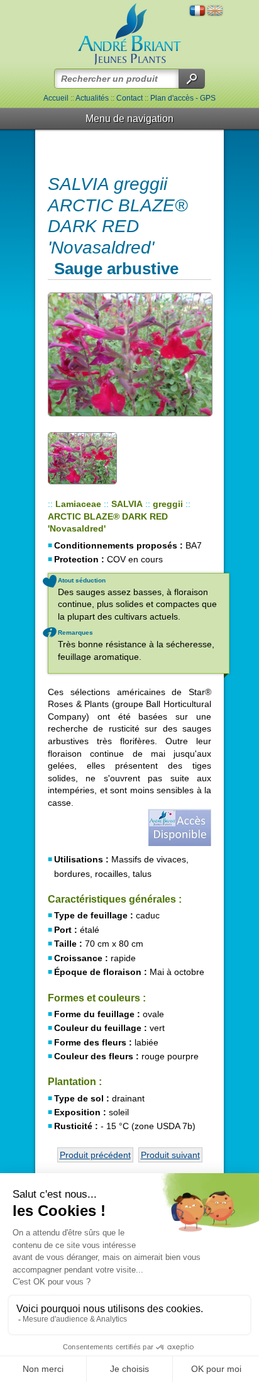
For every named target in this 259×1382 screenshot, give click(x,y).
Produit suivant (170, 1155)
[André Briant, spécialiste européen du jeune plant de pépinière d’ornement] (129, 34)
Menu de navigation (129, 118)
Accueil (56, 98)
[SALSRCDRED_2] (129, 354)
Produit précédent (95, 1155)
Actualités (92, 98)
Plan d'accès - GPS (183, 98)
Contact (129, 98)
